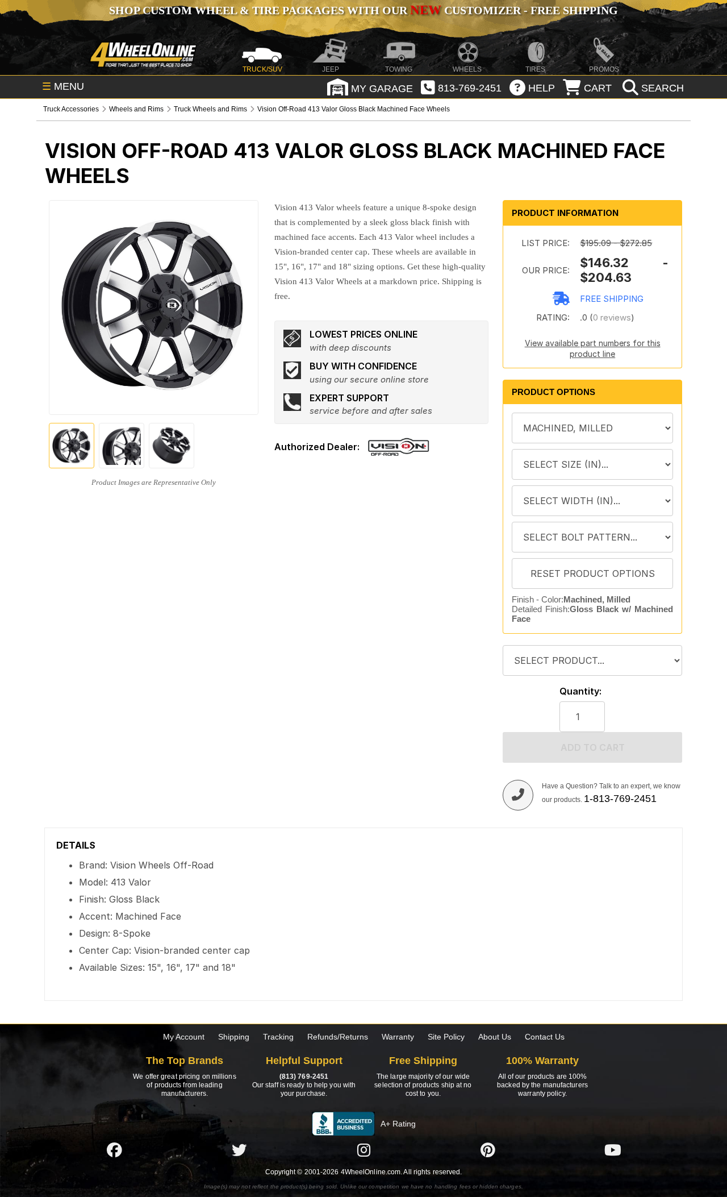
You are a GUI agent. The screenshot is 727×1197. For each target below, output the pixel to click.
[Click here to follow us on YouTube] (612, 1149)
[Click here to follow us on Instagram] (363, 1149)
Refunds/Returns (337, 1036)
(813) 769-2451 (303, 1076)
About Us (494, 1036)
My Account (183, 1036)
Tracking (278, 1036)
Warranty (398, 1036)
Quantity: (580, 691)
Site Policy (446, 1036)
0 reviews (612, 317)
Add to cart (593, 747)
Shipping (233, 1036)
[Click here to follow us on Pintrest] (488, 1149)
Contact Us (545, 1036)
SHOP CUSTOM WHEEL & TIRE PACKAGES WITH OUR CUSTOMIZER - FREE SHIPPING (363, 10)
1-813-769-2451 (620, 798)
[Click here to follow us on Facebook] (114, 1149)
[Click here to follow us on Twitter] (239, 1149)
